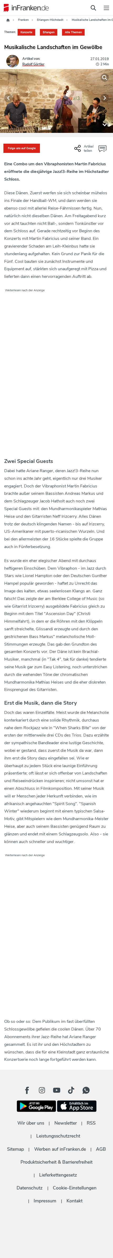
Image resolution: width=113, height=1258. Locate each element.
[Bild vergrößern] (104, 77)
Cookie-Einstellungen (74, 1188)
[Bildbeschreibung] (104, 124)
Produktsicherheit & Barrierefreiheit (56, 1162)
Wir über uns (30, 1123)
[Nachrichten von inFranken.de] (25, 8)
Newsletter (65, 1123)
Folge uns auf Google (22, 148)
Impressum (45, 1201)
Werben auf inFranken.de (60, 1149)
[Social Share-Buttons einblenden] (84, 150)
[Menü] (106, 8)
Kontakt (74, 1201)
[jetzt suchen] (93, 8)
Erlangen (48, 32)
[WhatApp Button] (86, 1090)
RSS (91, 1123)
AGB (101, 1149)
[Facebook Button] (27, 1090)
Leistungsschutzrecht (58, 1136)
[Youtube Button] (56, 1090)
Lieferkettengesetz (58, 1175)
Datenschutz (30, 1188)
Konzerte (26, 32)
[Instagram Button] (41, 1090)
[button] (8, 98)
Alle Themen (73, 32)
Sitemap (15, 1149)
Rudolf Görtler (33, 64)
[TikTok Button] (71, 1090)
